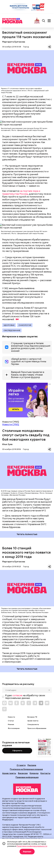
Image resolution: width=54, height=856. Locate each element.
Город (26, 47)
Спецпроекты (33, 724)
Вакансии (23, 773)
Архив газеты (32, 721)
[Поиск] (43, 20)
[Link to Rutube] (47, 703)
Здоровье (9, 325)
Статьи (11, 721)
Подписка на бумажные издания (26, 769)
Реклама (32, 765)
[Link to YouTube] (29, 703)
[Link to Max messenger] (4, 703)
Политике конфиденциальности (32, 846)
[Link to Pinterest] (4, 709)
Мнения (11, 724)
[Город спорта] (37, 21)
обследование (12, 330)
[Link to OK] (16, 703)
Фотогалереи (14, 728)
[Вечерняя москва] (27, 789)
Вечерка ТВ (32, 717)
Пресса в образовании (36, 728)
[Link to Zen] (22, 703)
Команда (34, 773)
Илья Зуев (7, 444)
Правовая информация (27, 777)
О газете (21, 765)
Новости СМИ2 (10, 424)
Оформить (17, 750)
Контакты (45, 773)
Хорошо (27, 851)
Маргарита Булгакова (13, 41)
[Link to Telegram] (35, 703)
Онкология (25, 325)
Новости (11, 717)
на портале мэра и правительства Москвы (21, 192)
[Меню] (49, 20)
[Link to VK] (10, 703)
